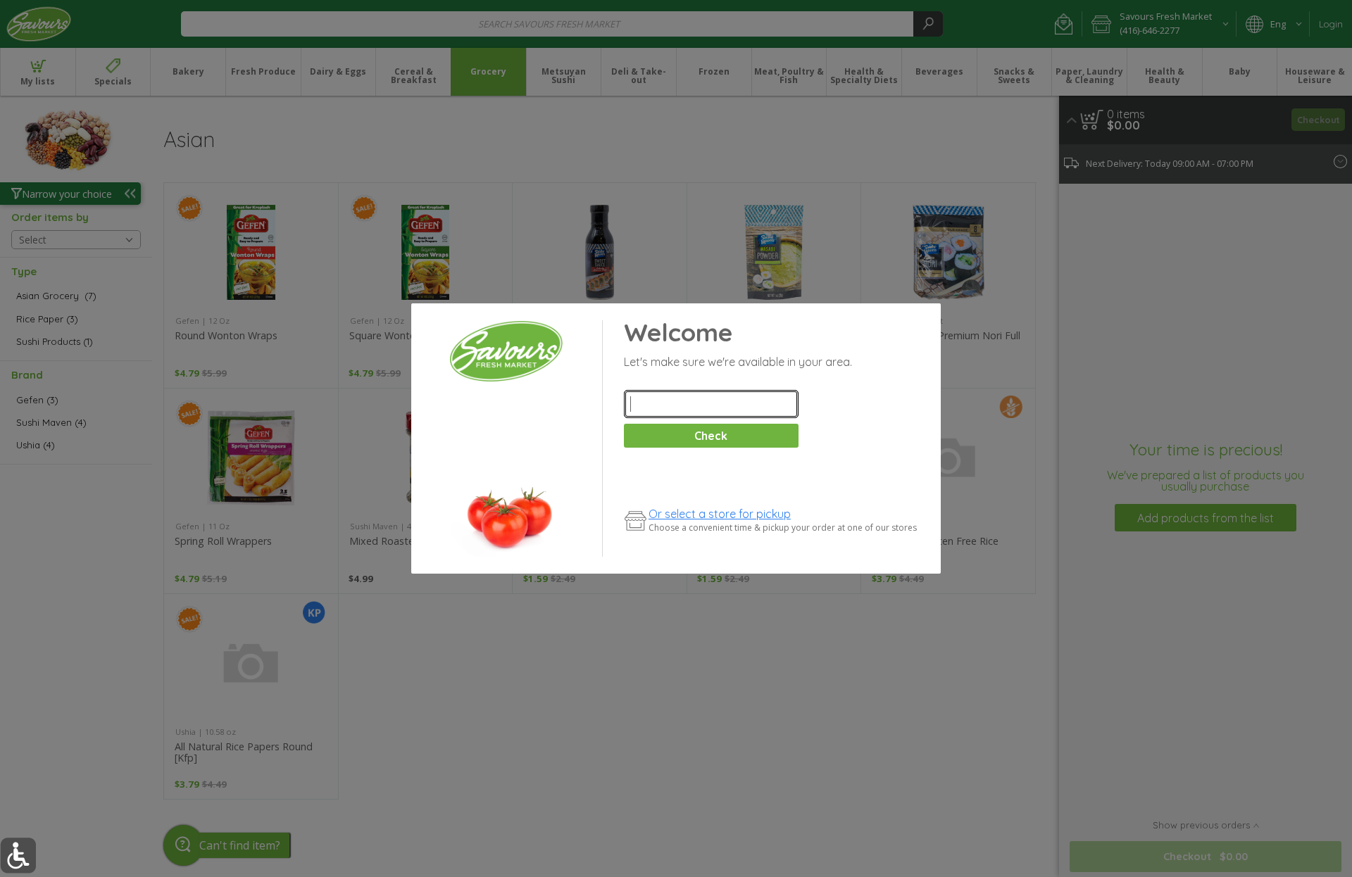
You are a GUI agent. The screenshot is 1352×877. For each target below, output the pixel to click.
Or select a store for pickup (720, 514)
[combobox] (711, 404)
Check (710, 436)
